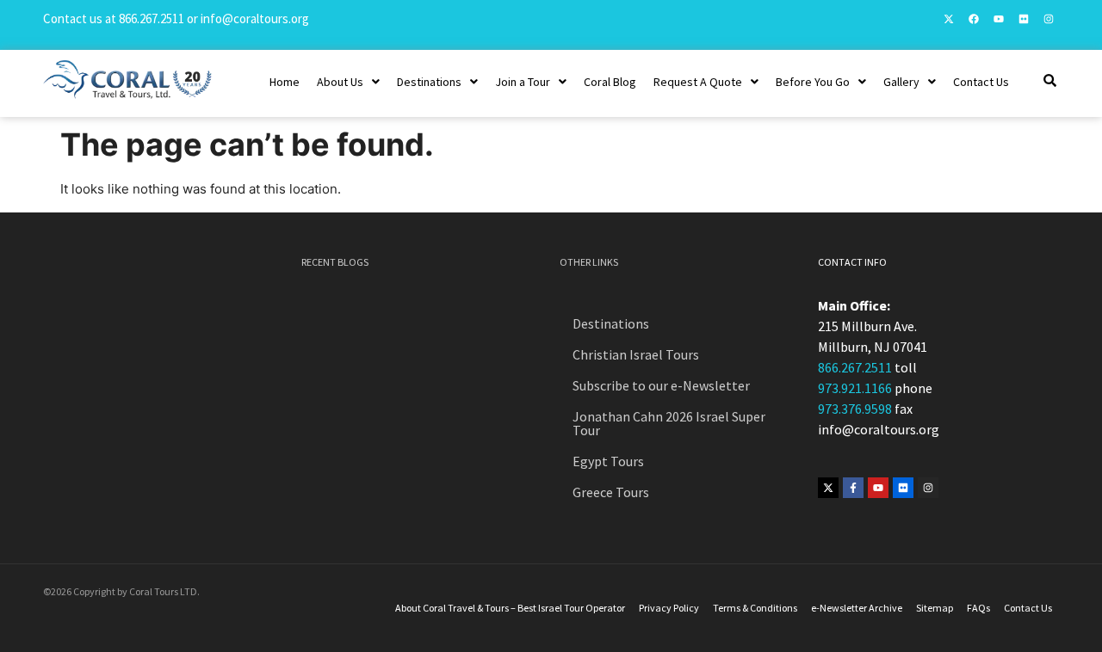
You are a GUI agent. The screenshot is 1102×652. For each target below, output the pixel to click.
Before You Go (813, 81)
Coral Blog (610, 81)
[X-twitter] (948, 19)
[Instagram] (1048, 19)
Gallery (901, 81)
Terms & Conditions (755, 607)
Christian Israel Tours (636, 354)
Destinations (429, 81)
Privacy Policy (669, 607)
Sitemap (934, 607)
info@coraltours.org (255, 18)
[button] (348, 81)
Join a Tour (522, 81)
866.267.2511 (151, 18)
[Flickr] (1023, 19)
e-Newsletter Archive (856, 607)
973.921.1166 (855, 388)
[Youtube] (998, 19)
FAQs (978, 607)
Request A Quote (697, 81)
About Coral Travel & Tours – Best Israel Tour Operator (510, 607)
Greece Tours (611, 492)
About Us (340, 81)
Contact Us (981, 81)
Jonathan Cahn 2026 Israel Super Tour (669, 423)
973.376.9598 (855, 408)
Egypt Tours (608, 461)
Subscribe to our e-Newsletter (661, 385)
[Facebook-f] (853, 487)
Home (284, 81)
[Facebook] (973, 19)
